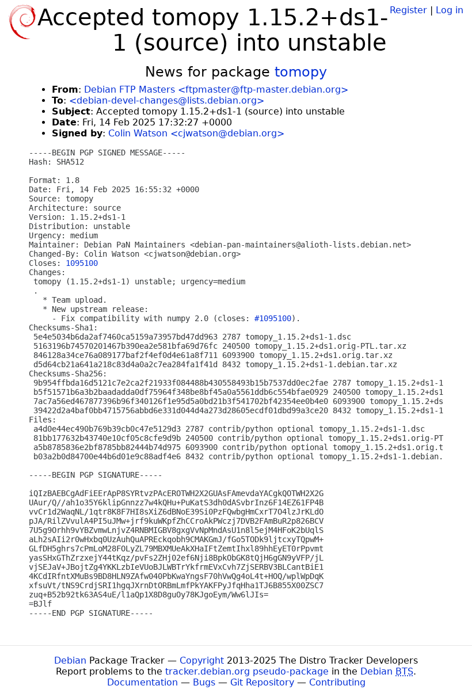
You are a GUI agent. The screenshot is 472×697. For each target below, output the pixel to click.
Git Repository (262, 682)
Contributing (337, 682)
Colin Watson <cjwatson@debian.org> (196, 133)
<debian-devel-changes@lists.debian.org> (166, 100)
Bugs (204, 682)
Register (408, 10)
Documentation (142, 682)
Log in (449, 10)
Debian (70, 660)
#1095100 (272, 318)
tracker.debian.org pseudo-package (247, 671)
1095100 (82, 263)
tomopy (301, 72)
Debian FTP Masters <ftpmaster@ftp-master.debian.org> (216, 89)
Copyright (202, 660)
